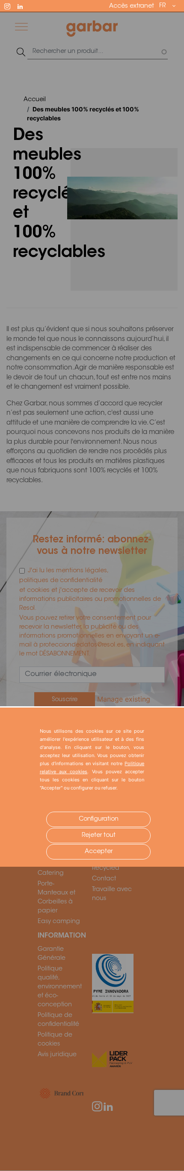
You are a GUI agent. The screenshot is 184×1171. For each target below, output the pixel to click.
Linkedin (24, 5)
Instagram (11, 5)
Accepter (99, 852)
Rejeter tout (99, 836)
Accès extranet (131, 6)
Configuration (99, 819)
